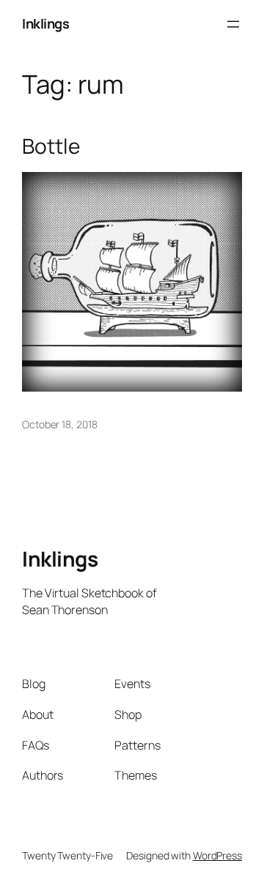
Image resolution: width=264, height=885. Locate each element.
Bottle (50, 146)
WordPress (217, 855)
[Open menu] (233, 24)
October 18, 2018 (59, 424)
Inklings (45, 23)
